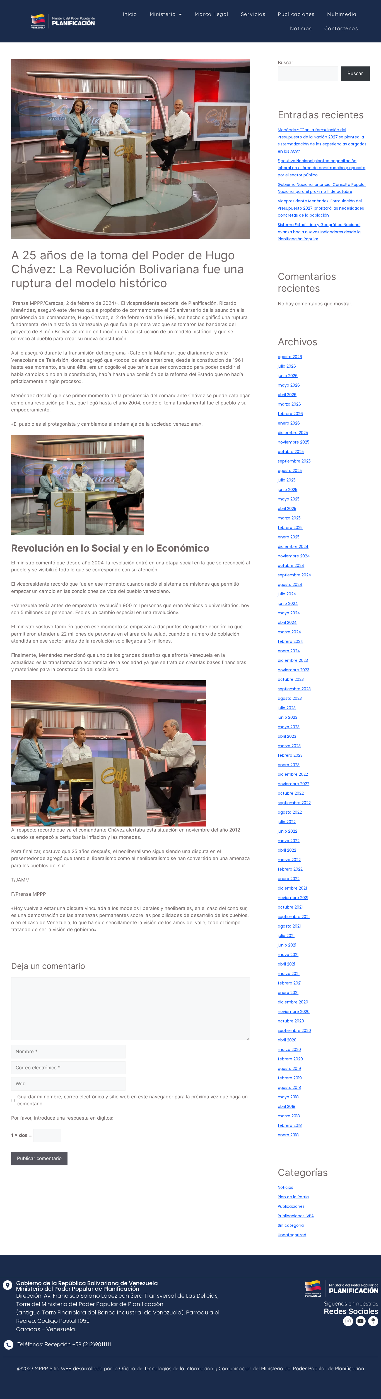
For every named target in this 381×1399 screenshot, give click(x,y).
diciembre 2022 (293, 774)
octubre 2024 (291, 565)
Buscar (285, 62)
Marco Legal (211, 14)
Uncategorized (292, 1235)
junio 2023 (287, 717)
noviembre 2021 (293, 897)
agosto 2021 (289, 926)
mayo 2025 (289, 499)
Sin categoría (291, 1225)
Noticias (301, 28)
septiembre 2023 (294, 689)
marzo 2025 (289, 518)
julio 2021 (286, 935)
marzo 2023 (289, 746)
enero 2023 (289, 765)
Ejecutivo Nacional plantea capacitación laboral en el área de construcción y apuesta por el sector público (321, 168)
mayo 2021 (288, 954)
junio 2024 (288, 603)
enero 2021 (288, 992)
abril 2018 (286, 1106)
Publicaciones (296, 14)
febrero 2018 (290, 1125)
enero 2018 (288, 1135)
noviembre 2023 (293, 670)
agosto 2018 (289, 1087)
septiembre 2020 (294, 1030)
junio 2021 (287, 945)
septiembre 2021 (294, 916)
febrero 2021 (290, 983)
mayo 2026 (289, 385)
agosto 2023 (290, 698)
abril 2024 (287, 622)
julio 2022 (287, 822)
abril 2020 (287, 1040)
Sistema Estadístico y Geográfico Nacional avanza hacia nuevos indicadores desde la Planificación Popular (319, 232)
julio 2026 (287, 366)
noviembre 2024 (294, 556)
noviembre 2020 (294, 1011)
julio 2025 (287, 480)
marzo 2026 (289, 404)
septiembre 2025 (294, 461)
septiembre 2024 (294, 575)
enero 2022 (289, 878)
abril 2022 (287, 850)
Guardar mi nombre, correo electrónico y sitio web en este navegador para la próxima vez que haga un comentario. (132, 1100)
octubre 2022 (291, 793)
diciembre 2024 (293, 546)
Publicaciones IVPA (296, 1216)
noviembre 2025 (293, 442)
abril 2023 (287, 736)
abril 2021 (286, 964)
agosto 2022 (290, 812)
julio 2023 (287, 708)
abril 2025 (287, 508)
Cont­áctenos (341, 28)
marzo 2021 (289, 973)
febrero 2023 (290, 755)
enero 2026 (289, 423)
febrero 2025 (290, 527)
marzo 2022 (289, 860)
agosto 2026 (290, 357)
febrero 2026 (290, 413)
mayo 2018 (288, 1097)
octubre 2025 (291, 451)
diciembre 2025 (293, 432)
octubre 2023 (291, 679)
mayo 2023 (289, 727)
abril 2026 (287, 394)
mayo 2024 (289, 613)
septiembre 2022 (294, 803)
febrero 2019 (290, 1078)
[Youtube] (361, 1321)
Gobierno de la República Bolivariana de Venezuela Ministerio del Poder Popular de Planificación (87, 1286)
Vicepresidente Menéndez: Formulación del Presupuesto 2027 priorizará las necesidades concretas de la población (321, 208)
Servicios (253, 14)
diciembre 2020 (293, 1002)
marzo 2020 (289, 1049)
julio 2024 (287, 594)
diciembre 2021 (292, 888)
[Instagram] (348, 1321)
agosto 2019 (289, 1068)
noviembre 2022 (293, 784)
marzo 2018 (289, 1116)
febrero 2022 (290, 869)
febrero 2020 (290, 1059)
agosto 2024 (290, 584)
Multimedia (342, 14)
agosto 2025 (290, 470)
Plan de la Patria (293, 1197)
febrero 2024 (290, 641)
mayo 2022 (289, 841)
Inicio (130, 14)
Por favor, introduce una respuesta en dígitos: (62, 1118)
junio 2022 (287, 831)
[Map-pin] (373, 1321)
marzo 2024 (289, 632)
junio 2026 (288, 376)
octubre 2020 (291, 1021)
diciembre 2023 (293, 660)
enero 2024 (289, 651)
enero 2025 (289, 537)
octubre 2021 (290, 907)
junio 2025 (287, 489)
